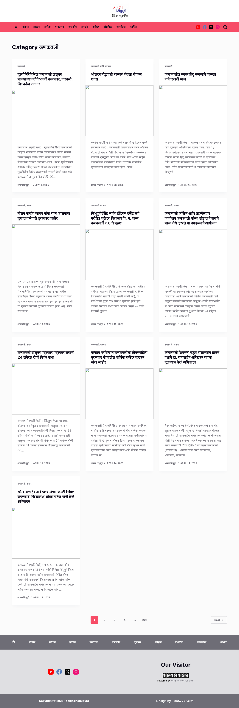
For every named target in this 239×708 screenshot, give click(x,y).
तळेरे (102, 66)
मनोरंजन (59, 26)
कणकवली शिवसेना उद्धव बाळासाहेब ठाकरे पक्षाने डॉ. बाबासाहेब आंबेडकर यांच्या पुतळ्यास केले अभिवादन (192, 357)
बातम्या (25, 26)
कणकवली (21, 66)
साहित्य (96, 26)
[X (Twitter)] (211, 27)
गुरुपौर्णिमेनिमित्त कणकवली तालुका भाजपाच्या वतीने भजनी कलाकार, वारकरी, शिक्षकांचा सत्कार (45, 79)
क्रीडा (47, 26)
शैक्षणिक (108, 26)
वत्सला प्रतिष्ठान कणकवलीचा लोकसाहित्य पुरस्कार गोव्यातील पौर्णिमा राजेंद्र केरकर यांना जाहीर (119, 357)
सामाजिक (121, 26)
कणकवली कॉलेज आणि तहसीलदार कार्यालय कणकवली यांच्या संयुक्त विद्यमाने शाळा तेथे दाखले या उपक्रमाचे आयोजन (192, 218)
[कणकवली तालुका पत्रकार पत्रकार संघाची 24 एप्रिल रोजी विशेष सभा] (46, 389)
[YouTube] (198, 27)
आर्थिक (133, 26)
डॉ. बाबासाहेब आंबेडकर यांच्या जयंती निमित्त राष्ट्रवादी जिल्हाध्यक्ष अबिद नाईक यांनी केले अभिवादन (46, 497)
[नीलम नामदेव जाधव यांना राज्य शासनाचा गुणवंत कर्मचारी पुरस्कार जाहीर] (46, 249)
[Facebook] (205, 27)
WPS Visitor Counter (182, 680)
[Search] (225, 27)
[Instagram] (218, 27)
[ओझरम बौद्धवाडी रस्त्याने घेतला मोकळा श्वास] (119, 110)
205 (144, 619)
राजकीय (73, 26)
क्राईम (84, 26)
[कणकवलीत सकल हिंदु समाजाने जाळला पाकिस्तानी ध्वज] (193, 110)
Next (217, 619)
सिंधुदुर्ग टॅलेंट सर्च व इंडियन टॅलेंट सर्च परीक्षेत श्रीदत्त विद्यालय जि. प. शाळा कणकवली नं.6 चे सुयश (115, 218)
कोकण (36, 26)
